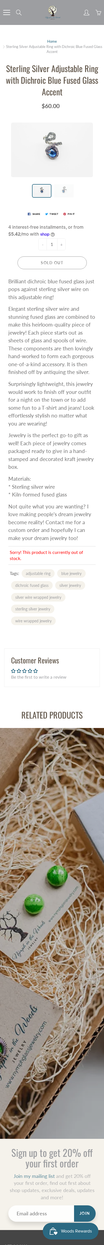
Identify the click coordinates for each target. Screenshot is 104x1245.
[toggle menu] (6, 12)
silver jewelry (70, 585)
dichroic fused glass (32, 585)
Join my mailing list (34, 1176)
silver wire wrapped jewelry (38, 597)
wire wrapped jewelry (33, 620)
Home (52, 41)
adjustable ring (38, 573)
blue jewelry (71, 573)
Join (85, 1213)
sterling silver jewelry (32, 609)
